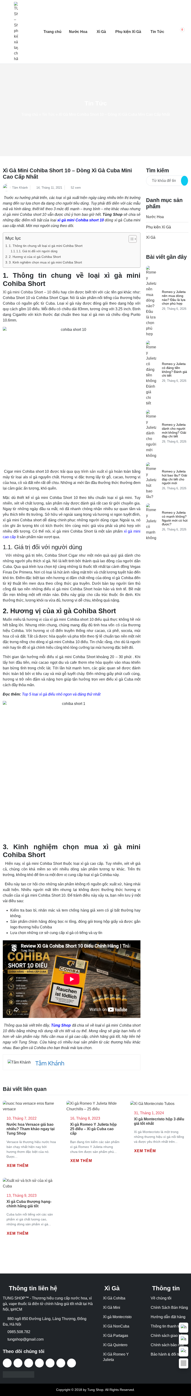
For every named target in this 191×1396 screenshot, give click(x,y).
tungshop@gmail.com (25, 1339)
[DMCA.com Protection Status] (18, 1374)
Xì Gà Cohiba (114, 1298)
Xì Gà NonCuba (116, 1326)
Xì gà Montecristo (117, 1317)
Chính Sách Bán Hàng (169, 1307)
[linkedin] (71, 1363)
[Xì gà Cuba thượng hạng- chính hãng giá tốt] (32, 1183)
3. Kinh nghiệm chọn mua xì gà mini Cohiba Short (45, 262)
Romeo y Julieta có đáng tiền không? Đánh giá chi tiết (174, 369)
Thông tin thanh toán (168, 1326)
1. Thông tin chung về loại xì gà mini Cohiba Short (45, 246)
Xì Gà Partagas (115, 1336)
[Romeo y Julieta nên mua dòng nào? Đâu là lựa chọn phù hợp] (151, 301)
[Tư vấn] (183, 1339)
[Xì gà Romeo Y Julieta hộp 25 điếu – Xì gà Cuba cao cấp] (95, 1106)
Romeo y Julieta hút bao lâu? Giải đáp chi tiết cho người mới (174, 477)
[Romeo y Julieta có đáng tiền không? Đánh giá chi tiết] (151, 373)
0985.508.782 (18, 1332)
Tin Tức (157, 32)
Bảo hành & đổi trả (166, 1354)
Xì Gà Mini (111, 1307)
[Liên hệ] (183, 1327)
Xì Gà (101, 32)
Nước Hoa (78, 32)
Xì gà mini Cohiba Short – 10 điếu (31, 292)
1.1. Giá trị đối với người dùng (36, 251)
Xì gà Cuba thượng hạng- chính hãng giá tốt (29, 1204)
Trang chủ (52, 32)
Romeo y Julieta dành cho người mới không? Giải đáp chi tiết (174, 430)
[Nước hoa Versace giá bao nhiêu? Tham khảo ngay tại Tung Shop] (32, 1106)
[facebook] (7, 1363)
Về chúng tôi (161, 1298)
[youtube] (39, 1363)
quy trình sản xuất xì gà (93, 471)
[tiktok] (18, 1363)
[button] (179, 31)
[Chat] (183, 1351)
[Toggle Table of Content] (130, 239)
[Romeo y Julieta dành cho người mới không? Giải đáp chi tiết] (151, 434)
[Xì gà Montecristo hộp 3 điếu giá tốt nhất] (152, 1103)
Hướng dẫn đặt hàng (168, 1317)
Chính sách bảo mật (167, 1345)
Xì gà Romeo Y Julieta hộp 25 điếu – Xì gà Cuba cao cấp (93, 1128)
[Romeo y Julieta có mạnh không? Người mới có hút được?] (151, 522)
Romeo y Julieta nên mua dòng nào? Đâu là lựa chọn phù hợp (174, 297)
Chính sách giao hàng (169, 1336)
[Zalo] (183, 1363)
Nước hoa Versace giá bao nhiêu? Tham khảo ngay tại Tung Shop (31, 1128)
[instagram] (50, 1363)
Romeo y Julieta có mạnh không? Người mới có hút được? (175, 518)
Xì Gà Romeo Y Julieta (116, 1357)
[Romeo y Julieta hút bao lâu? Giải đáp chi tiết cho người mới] (151, 481)
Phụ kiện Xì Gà (128, 32)
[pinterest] (60, 1363)
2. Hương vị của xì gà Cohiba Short (35, 257)
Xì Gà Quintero (115, 1345)
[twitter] (28, 1363)
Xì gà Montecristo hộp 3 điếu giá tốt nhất (159, 1121)
